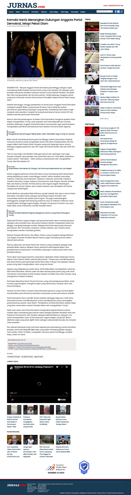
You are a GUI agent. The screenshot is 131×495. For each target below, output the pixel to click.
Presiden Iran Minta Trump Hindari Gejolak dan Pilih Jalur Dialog (110, 46)
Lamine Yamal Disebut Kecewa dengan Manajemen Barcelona (108, 162)
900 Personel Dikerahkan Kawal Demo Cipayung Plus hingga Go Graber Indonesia (46, 452)
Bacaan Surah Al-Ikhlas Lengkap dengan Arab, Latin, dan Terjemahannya (110, 78)
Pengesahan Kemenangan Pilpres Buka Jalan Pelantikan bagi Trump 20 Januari (41, 134)
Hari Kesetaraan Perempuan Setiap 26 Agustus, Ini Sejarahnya (108, 141)
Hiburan (44, 12)
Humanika (74, 12)
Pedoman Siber (91, 493)
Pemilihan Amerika (13, 357)
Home (11, 12)
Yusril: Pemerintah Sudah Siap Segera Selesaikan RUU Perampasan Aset (110, 204)
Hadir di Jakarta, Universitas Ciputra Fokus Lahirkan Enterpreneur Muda (110, 110)
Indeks (82, 12)
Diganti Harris (38, 357)
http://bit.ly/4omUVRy (24, 343)
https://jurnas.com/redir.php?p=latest (26, 345)
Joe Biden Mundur (27, 357)
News (18, 12)
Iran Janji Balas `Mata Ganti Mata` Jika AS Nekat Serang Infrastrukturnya (14, 452)
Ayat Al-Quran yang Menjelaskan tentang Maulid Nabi (110, 57)
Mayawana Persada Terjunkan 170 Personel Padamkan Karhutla (108, 215)
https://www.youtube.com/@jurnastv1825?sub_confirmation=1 (35, 349)
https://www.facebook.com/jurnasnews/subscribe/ (33, 347)
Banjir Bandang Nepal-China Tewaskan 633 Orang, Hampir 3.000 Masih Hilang (110, 36)
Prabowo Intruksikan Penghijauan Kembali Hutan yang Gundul (28, 422)
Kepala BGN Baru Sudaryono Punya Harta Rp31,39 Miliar (63, 449)
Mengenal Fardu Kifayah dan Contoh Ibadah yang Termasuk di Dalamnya (109, 25)
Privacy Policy (101, 493)
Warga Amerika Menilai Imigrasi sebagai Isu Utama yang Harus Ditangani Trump (39, 214)
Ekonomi (25, 12)
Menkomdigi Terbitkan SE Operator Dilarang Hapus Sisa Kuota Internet (109, 99)
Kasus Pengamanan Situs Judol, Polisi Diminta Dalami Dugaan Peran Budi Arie (110, 183)
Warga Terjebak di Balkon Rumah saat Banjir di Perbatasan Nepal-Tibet (14, 422)
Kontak (68, 493)
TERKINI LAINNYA (104, 119)
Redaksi (62, 493)
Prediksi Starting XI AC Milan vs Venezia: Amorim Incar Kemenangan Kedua (110, 172)
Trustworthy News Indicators (114, 493)
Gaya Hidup (53, 12)
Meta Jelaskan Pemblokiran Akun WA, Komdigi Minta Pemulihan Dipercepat (110, 193)
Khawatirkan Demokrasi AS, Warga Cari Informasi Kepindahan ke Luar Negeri (40, 168)
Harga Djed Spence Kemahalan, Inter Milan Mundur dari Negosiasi (30, 452)
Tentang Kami (75, 493)
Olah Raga (64, 12)
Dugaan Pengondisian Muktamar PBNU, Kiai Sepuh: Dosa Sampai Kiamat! (110, 151)
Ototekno (35, 12)
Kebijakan (83, 493)
